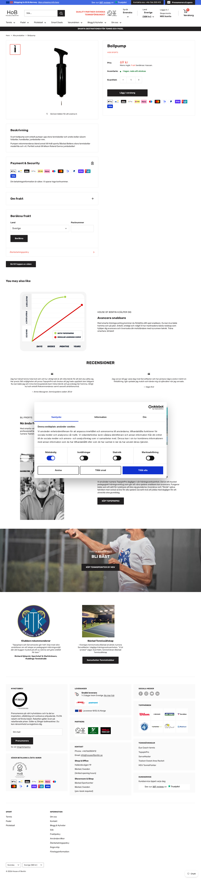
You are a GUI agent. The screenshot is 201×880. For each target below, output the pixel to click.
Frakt (133, 65)
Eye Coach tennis (147, 747)
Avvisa (58, 470)
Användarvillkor (57, 838)
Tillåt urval (100, 470)
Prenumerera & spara (182, 2)
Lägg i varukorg (127, 92)
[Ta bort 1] (123, 80)
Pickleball (38, 22)
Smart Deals (57, 22)
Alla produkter (19, 35)
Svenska (11, 865)
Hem (8, 35)
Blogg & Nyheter (95, 22)
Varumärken (73, 22)
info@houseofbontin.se (92, 755)
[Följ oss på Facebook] (141, 694)
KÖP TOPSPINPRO (110, 501)
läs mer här (109, 695)
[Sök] (61, 13)
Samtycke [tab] (56, 417)
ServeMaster (145, 756)
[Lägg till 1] (139, 80)
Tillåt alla (142, 470)
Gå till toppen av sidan (20, 264)
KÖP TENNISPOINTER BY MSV (100, 567)
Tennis (9, 22)
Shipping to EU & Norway (36, 2)
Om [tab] (144, 417)
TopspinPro (144, 752)
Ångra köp (54, 847)
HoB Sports (112, 52)
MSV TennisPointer (147, 765)
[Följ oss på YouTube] (152, 694)
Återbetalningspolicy (19, 252)
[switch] (84, 458)
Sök (52, 830)
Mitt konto (165, 16)
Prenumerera (22, 741)
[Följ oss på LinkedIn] (157, 694)
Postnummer (77, 222)
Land (12, 222)
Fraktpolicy (55, 834)
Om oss (114, 22)
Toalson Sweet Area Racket (151, 761)
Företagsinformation (59, 851)
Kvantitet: (112, 79)
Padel (23, 22)
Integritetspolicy (24, 747)
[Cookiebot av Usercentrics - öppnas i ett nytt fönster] (150, 407)
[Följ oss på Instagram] (146, 694)
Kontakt (53, 821)
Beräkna (19, 238)
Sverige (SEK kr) (30, 865)
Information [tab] (100, 417)
